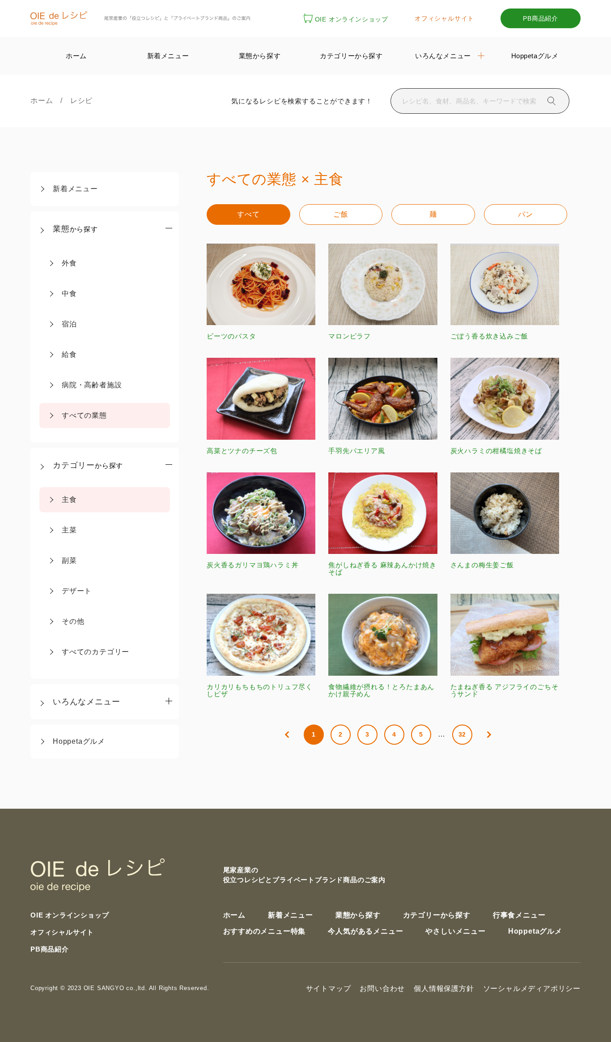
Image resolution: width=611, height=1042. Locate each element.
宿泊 (69, 324)
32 (462, 734)
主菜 (69, 530)
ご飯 (340, 214)
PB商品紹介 (540, 18)
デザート (77, 591)
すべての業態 (84, 415)
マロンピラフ (349, 336)
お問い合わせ (382, 988)
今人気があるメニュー (365, 931)
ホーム (45, 100)
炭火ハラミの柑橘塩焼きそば (496, 450)
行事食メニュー (519, 915)
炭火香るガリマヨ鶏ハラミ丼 (252, 565)
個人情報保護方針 (444, 988)
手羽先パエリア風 (356, 450)
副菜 (69, 560)
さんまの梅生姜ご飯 (482, 565)
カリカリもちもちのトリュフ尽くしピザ (260, 690)
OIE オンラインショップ (351, 19)
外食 (69, 263)
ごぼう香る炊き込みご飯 (489, 336)
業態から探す (358, 915)
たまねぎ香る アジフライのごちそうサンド (504, 690)
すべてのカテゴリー (95, 652)
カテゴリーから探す (437, 915)
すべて (248, 214)
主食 (69, 499)
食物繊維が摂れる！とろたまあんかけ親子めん (381, 690)
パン (525, 214)
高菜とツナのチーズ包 (242, 450)
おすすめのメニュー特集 (264, 931)
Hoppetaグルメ (79, 741)
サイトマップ (328, 988)
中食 (69, 293)
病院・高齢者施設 (92, 385)
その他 (73, 621)
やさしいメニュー (455, 931)
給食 (69, 354)
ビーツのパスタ (231, 336)
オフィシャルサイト (444, 18)
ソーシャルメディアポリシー (532, 988)
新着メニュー (75, 189)
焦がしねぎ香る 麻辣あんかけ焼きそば (382, 568)
